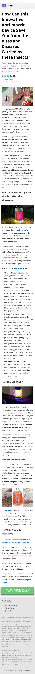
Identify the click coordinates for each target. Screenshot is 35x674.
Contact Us (8, 611)
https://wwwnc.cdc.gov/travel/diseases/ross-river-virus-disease (17, 659)
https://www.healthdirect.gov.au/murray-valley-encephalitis (16, 655)
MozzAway (18, 268)
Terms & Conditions (11, 605)
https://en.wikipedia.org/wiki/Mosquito (11, 664)
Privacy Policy (9, 608)
